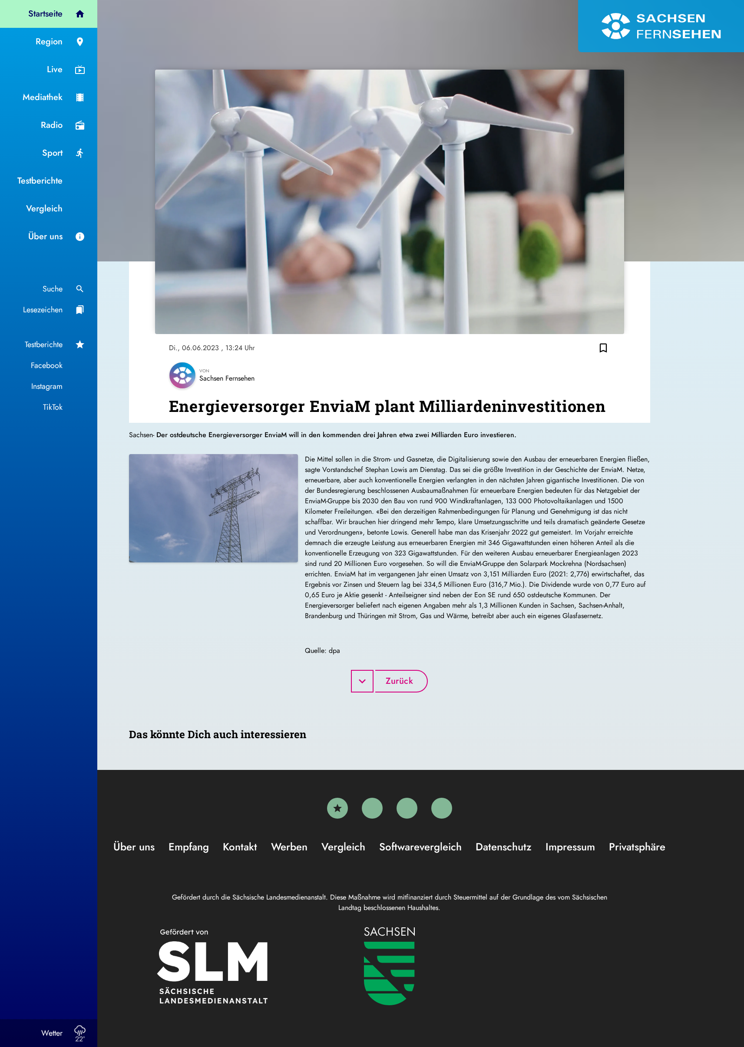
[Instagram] (407, 808)
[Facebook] (372, 808)
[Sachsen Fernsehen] (661, 26)
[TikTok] (441, 808)
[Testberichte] (337, 808)
